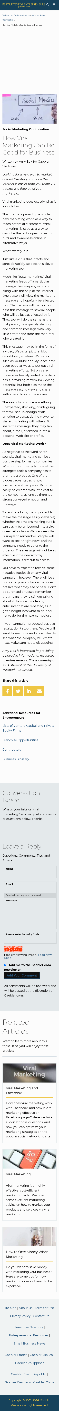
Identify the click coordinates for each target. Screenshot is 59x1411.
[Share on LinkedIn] (29, 691)
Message (11, 900)
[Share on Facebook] (7, 691)
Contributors (11, 749)
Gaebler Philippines (29, 1363)
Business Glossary (15, 759)
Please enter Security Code (22, 934)
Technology (7, 15)
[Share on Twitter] (18, 691)
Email (9, 884)
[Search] (47, 4)
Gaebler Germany (18, 1382)
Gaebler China (43, 1382)
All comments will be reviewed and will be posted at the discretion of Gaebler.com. (30, 990)
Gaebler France (16, 1355)
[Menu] (54, 4)
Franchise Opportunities (20, 740)
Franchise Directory (28, 1327)
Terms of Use (44, 1308)
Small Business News (29, 1343)
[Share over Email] (39, 691)
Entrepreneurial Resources (28, 1335)
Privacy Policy (20, 1316)
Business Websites (22, 15)
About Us (25, 1308)
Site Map (9, 1308)
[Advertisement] (29, 60)
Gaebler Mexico (41, 1355)
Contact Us (41, 1316)
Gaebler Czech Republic (28, 1374)
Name (9, 868)
